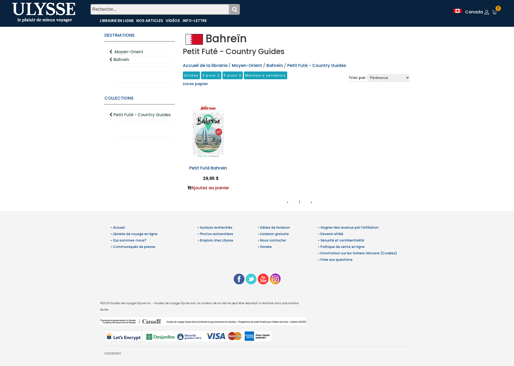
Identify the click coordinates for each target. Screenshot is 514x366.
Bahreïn (121, 59)
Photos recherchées (216, 234)
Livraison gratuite (274, 234)
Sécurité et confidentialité (342, 240)
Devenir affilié (331, 234)
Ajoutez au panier (210, 188)
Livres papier (195, 83)
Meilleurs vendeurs (265, 75)
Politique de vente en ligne (342, 246)
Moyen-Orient (129, 52)
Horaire (266, 246)
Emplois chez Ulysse (216, 240)
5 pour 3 (232, 75)
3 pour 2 (211, 75)
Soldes (191, 75)
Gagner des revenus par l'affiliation (349, 227)
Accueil (119, 227)
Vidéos (173, 20)
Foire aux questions (336, 259)
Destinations (119, 35)
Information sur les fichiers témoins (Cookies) (358, 253)
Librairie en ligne (117, 20)
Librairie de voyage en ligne (135, 234)
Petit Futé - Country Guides (142, 115)
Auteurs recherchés (216, 227)
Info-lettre (195, 20)
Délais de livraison (275, 227)
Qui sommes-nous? (129, 240)
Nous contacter (273, 240)
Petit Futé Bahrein (208, 168)
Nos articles (149, 20)
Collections (119, 98)
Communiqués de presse (134, 246)
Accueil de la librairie (205, 65)
